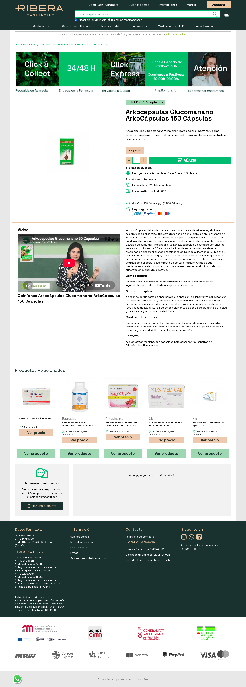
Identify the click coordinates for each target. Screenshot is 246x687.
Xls (151, 419)
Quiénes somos (139, 5)
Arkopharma (114, 419)
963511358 (96, 5)
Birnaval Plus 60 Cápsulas (35, 417)
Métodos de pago (81, 542)
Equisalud (69, 419)
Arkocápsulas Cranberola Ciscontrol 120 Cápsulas (122, 424)
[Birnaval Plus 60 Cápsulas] (36, 396)
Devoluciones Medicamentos (88, 558)
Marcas (192, 5)
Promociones (168, 5)
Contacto (112, 5)
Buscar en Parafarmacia (91, 19)
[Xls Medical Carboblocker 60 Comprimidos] (166, 396)
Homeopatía (139, 26)
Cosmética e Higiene (76, 26)
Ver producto (36, 453)
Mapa (193, 173)
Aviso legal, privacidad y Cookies (123, 679)
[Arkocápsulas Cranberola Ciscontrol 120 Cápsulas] (123, 396)
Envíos (74, 552)
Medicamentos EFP (171, 26)
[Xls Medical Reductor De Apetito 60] (210, 396)
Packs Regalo (204, 26)
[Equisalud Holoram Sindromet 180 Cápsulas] (79, 396)
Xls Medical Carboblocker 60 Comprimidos (165, 424)
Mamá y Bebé (110, 26)
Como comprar (79, 547)
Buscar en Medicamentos (126, 19)
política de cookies (176, 34)
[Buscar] (216, 14)
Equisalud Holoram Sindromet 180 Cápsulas (77, 424)
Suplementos (42, 26)
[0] (226, 14)
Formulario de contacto (140, 536)
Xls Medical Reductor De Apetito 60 (208, 424)
